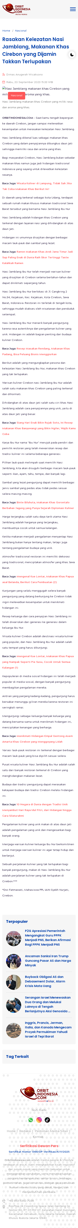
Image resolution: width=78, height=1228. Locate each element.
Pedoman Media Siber (51, 1131)
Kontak (38, 1137)
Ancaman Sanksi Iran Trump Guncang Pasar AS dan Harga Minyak (48, 960)
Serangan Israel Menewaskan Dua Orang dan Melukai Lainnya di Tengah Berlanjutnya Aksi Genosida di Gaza (48, 1004)
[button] (73, 9)
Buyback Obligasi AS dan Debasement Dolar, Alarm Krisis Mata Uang (45, 981)
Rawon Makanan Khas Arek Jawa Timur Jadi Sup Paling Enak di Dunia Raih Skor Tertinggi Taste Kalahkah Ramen (37, 257)
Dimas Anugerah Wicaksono (24, 74)
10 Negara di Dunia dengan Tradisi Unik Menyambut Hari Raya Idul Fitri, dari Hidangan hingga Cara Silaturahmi (36, 810)
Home (6, 30)
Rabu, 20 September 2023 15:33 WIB (29, 82)
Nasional (21, 30)
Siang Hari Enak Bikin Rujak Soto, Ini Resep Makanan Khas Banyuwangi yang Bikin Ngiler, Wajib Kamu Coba (39, 428)
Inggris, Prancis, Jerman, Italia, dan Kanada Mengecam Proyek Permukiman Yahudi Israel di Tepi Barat (48, 1030)
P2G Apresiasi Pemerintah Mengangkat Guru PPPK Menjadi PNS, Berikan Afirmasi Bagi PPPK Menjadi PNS (48, 938)
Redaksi (25, 1131)
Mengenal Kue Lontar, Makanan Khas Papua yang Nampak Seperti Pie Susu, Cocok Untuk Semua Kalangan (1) (38, 662)
